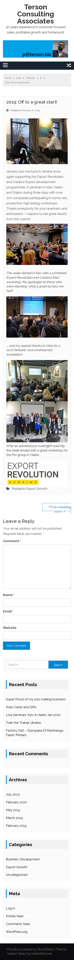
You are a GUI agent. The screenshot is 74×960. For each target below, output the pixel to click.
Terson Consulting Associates (35, 14)
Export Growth (36, 489)
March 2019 (14, 818)
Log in (10, 908)
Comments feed (18, 924)
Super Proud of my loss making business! (36, 699)
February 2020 (16, 802)
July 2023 (13, 794)
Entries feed (14, 916)
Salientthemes (41, 954)
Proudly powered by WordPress (30, 949)
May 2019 (13, 810)
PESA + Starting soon (60, 509)
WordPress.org (16, 932)
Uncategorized (16, 875)
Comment (12, 541)
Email (8, 611)
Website (10, 628)
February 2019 (16, 826)
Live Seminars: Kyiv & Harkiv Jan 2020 (33, 715)
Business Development (23, 859)
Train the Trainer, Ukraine (23, 723)
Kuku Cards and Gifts (21, 707)
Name (8, 595)
